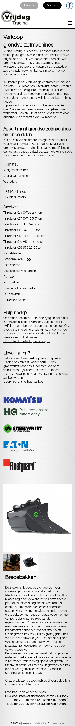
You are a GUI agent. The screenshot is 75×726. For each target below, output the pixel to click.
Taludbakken (11, 294)
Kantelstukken (12, 253)
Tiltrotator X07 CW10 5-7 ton (22, 218)
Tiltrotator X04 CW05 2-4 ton (22, 212)
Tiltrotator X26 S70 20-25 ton (22, 247)
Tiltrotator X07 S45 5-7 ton (21, 224)
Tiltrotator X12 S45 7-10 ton (22, 230)
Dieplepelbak (11, 265)
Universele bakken (15, 300)
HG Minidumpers (14, 197)
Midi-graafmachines (16, 176)
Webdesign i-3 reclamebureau (49, 723)
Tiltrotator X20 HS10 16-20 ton (23, 242)
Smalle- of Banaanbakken (20, 288)
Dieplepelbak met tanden (19, 271)
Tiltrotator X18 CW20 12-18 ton (24, 236)
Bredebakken (13, 259)
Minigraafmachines (15, 170)
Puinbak (8, 276)
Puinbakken (11, 282)
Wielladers (10, 181)
